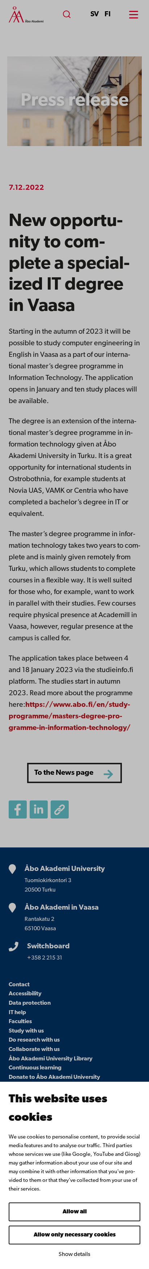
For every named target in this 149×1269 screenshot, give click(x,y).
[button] (60, 809)
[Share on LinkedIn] (39, 809)
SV (94, 14)
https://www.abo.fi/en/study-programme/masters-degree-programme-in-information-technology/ (70, 716)
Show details (74, 1254)
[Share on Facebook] (18, 809)
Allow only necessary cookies (75, 1235)
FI (108, 14)
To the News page (63, 773)
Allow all (75, 1212)
